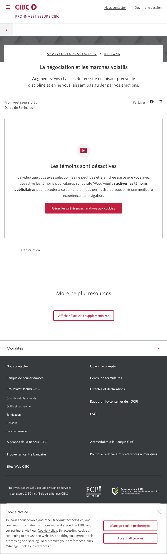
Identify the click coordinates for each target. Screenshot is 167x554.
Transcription (30, 250)
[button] (6, 29)
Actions (112, 53)
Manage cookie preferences (130, 525)
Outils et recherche (19, 406)
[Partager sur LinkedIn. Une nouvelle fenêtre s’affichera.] (160, 102)
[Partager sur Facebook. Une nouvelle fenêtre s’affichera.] (152, 102)
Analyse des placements (72, 53)
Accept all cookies (130, 538)
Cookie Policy (47, 530)
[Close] (159, 511)
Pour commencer (17, 431)
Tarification (14, 414)
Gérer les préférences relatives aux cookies (83, 208)
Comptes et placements (21, 398)
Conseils (12, 423)
